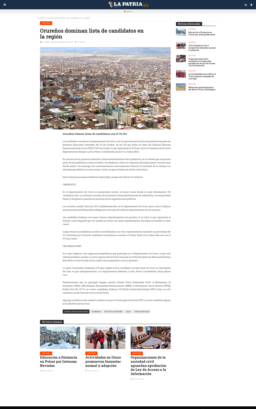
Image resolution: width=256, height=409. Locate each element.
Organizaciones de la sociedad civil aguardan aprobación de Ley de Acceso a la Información (148, 365)
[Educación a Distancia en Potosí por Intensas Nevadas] (60, 337)
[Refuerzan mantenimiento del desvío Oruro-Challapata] (181, 87)
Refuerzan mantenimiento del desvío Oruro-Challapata (201, 88)
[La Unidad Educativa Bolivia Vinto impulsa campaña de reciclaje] (181, 73)
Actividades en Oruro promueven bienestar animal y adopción (103, 361)
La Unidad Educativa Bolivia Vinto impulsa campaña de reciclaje (202, 76)
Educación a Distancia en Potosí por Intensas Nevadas (58, 361)
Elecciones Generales (113, 311)
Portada (40, 18)
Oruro (128, 311)
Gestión (46, 23)
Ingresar (128, 11)
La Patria (46, 42)
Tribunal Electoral (141, 311)
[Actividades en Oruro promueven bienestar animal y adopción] (105, 337)
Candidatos (96, 311)
